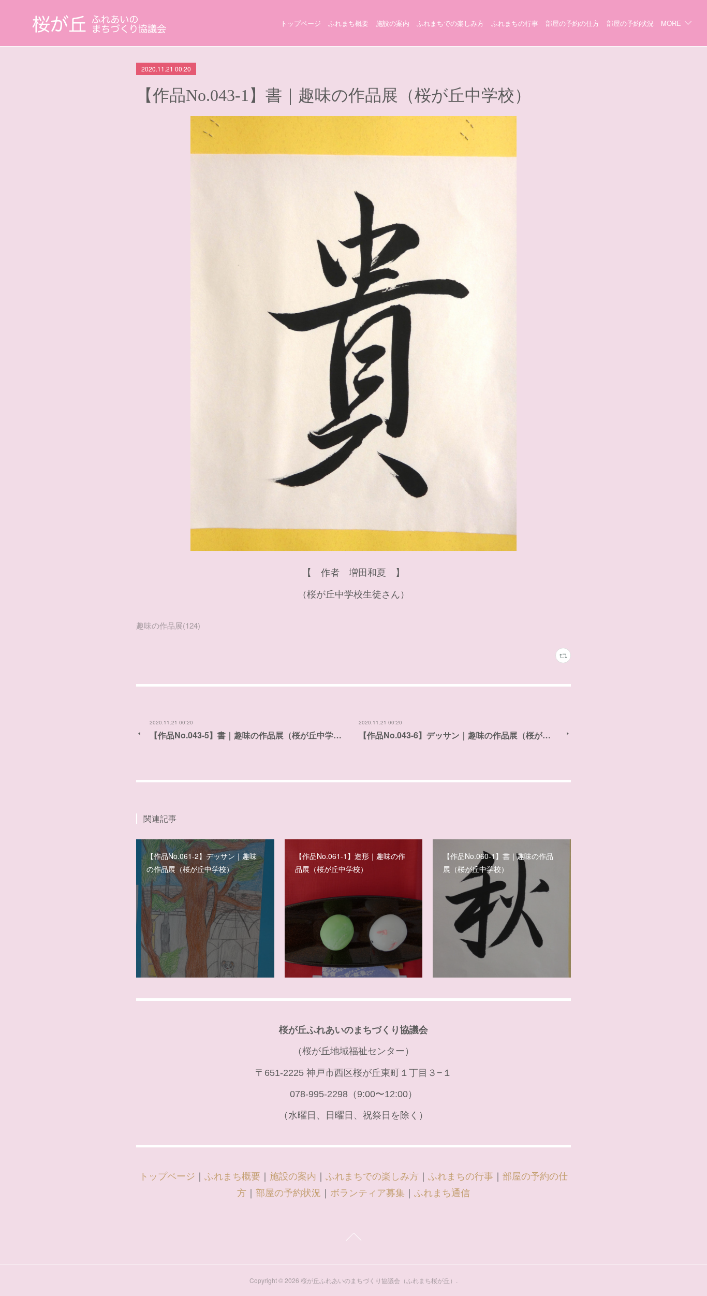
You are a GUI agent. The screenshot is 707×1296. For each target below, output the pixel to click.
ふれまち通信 (442, 1193)
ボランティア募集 (367, 1193)
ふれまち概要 (348, 23)
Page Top (353, 1238)
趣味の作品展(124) (168, 625)
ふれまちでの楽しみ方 (450, 23)
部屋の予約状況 (630, 23)
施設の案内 (392, 23)
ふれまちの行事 (514, 23)
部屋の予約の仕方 (572, 23)
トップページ (301, 23)
